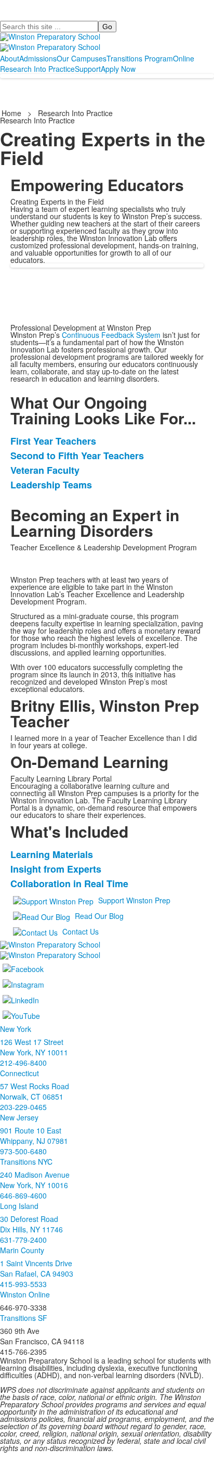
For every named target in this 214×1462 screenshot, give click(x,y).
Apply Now (118, 69)
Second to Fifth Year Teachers (77, 455)
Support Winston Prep (134, 900)
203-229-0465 (23, 1107)
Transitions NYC (26, 1161)
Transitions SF (23, 1318)
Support (88, 69)
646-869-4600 (23, 1195)
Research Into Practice (37, 69)
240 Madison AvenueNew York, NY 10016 (35, 1179)
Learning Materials (51, 854)
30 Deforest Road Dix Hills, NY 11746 (31, 1224)
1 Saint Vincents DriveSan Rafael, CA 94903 (36, 1268)
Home (12, 113)
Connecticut (19, 1073)
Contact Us (80, 931)
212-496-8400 (23, 1062)
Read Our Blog (99, 916)
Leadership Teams (51, 484)
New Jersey (19, 1117)
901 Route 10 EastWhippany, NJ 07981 (34, 1135)
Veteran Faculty (44, 470)
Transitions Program (139, 58)
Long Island (19, 1206)
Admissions (38, 58)
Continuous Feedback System (111, 335)
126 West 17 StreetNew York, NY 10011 (34, 1047)
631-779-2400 (23, 1239)
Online (183, 58)
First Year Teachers (53, 441)
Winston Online (25, 1294)
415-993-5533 (23, 1284)
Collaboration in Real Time (69, 883)
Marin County (22, 1250)
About (9, 58)
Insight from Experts (55, 869)
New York (15, 1029)
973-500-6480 (23, 1151)
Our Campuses (81, 58)
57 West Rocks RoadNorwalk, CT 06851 (34, 1091)
